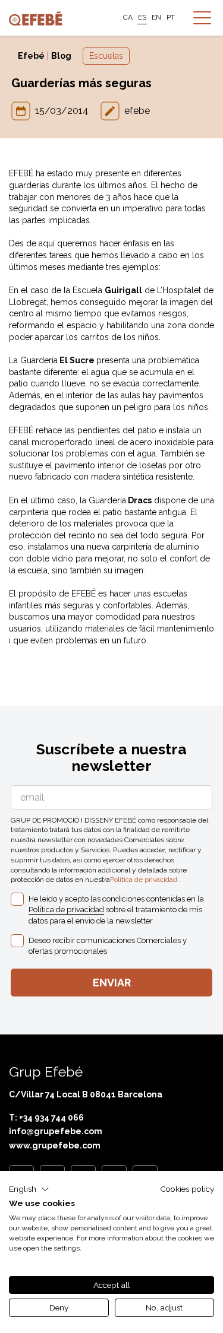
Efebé (31, 56)
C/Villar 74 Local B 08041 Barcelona (85, 1094)
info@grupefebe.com (55, 1131)
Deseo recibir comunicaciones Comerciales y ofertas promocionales (108, 946)
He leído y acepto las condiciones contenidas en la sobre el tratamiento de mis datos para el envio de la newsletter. (116, 909)
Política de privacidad (143, 879)
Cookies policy (187, 1189)
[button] (29, 1189)
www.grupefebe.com (54, 1145)
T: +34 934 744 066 (46, 1117)
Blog (61, 56)
